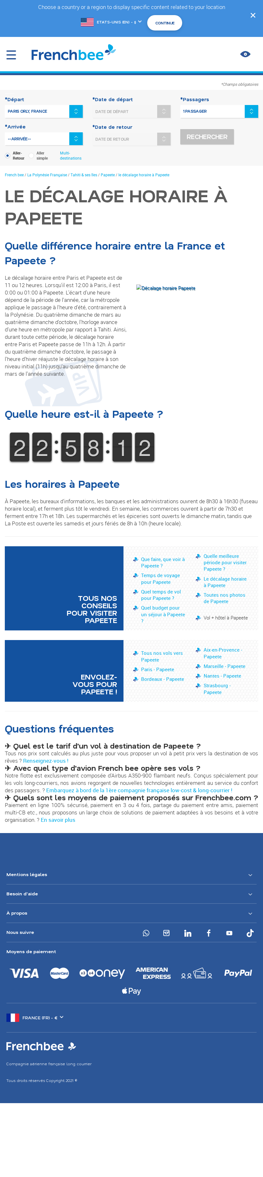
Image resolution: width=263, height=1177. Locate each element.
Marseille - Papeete (224, 666)
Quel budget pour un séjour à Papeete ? (163, 614)
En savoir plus (58, 819)
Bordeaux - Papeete (162, 679)
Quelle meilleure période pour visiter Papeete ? (225, 562)
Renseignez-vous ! (45, 760)
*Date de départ (112, 99)
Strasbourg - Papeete (217, 688)
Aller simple (42, 155)
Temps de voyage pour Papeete (160, 578)
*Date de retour (112, 127)
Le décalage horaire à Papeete (225, 581)
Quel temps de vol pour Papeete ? (161, 594)
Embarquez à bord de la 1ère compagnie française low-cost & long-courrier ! (139, 790)
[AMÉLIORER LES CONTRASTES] (245, 54)
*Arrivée (15, 126)
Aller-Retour (18, 155)
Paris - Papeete (157, 669)
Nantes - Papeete (222, 675)
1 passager (195, 111)
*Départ (14, 99)
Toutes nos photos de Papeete (224, 598)
